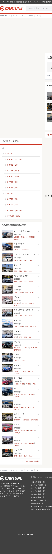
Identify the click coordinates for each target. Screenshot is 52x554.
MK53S (31, 237)
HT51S (16, 371)
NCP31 (24, 394)
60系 (26, 292)
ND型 (28, 384)
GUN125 (17, 250)
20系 (21, 326)
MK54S (16, 239)
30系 (21, 292)
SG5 (25, 337)
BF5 (25, 260)
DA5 (15, 456)
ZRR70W (17, 350)
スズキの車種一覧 (38, 497)
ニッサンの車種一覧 (38, 485)
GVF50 (16, 443)
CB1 (15, 271)
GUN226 (25, 250)
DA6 (20, 456)
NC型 (22, 384)
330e (31, 282)
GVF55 (24, 443)
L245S (23, 360)
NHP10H (24, 430)
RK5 (15, 316)
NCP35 (16, 397)
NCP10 (31, 303)
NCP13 (16, 305)
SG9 (31, 337)
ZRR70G (34, 348)
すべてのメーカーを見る (40, 509)
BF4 (20, 260)
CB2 (20, 271)
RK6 (20, 316)
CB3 (25, 271)
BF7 (30, 260)
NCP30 (16, 394)
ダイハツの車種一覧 (38, 500)
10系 (15, 292)
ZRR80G (17, 420)
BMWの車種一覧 (37, 503)
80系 (32, 292)
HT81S (23, 371)
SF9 (20, 337)
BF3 (15, 260)
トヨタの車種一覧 (38, 482)
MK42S (24, 237)
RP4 (31, 316)
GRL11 (16, 409)
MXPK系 (17, 433)
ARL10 (16, 407)
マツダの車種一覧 (38, 491)
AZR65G (25, 348)
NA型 (34, 384)
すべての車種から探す (31, 461)
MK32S (16, 237)
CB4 (31, 271)
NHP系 (32, 430)
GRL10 (31, 407)
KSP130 (17, 303)
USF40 (31, 443)
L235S (16, 360)
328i (15, 282)
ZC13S (16, 373)
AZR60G (17, 348)
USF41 (16, 445)
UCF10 (33, 326)
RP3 (25, 316)
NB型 (16, 384)
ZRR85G (26, 420)
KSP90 (24, 303)
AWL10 (23, 407)
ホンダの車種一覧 (38, 488)
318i (20, 282)
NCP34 (31, 394)
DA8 (31, 456)
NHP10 (16, 430)
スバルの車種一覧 (38, 494)
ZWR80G (34, 420)
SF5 (15, 337)
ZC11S (30, 371)
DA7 (25, 456)
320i (25, 282)
